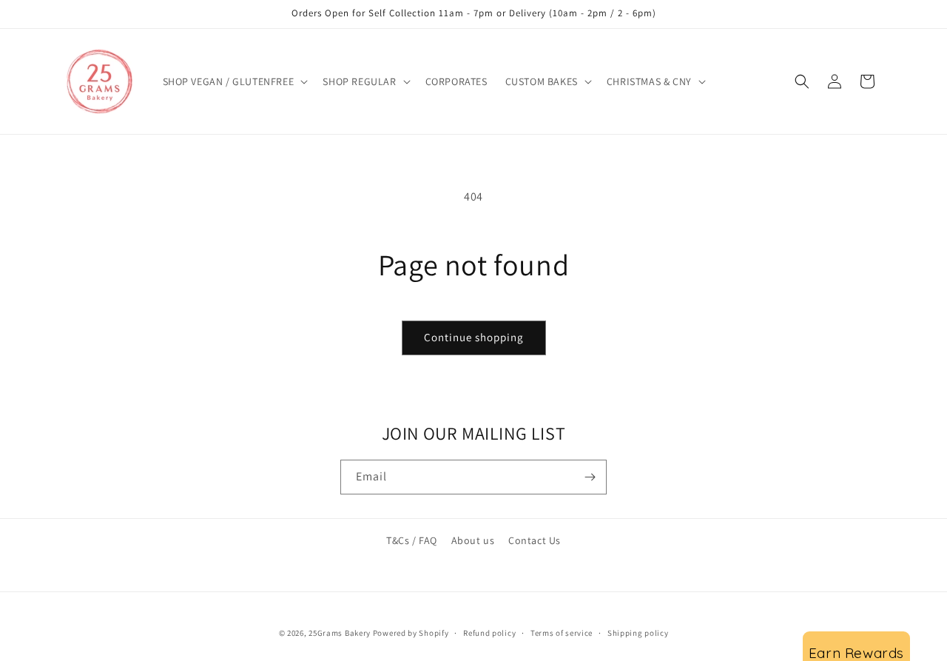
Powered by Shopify (411, 633)
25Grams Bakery (340, 633)
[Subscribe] (589, 477)
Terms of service (561, 632)
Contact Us (534, 540)
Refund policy (489, 632)
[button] (234, 81)
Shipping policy (638, 632)
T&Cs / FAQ (411, 540)
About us (473, 540)
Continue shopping (474, 337)
